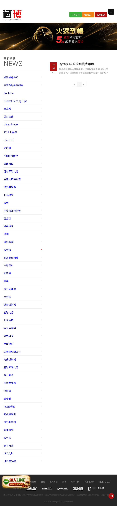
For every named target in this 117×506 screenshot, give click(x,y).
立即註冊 (75, 14)
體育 (43, 481)
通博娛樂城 (10, 304)
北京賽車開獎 (11, 257)
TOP (111, 496)
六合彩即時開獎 (12, 210)
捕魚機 (7, 390)
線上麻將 (8, 375)
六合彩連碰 (10, 289)
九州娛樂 (8, 430)
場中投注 (8, 226)
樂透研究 (8, 336)
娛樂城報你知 (11, 77)
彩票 (64, 481)
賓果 (6, 281)
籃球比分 (8, 312)
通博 (6, 234)
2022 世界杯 (10, 132)
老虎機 (7, 148)
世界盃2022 (10, 461)
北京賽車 (8, 320)
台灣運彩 (8, 343)
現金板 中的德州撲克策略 (76, 63)
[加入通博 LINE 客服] (16, 481)
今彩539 (8, 265)
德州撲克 (8, 163)
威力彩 (7, 438)
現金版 (7, 218)
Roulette (9, 93)
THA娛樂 (8, 195)
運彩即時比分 (11, 171)
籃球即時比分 (11, 367)
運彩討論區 (10, 187)
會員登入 (88, 14)
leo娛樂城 (9, 406)
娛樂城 (7, 273)
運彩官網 (8, 242)
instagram (104, 481)
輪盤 (6, 202)
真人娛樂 (54, 481)
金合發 (7, 398)
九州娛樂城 (10, 359)
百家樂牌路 (10, 383)
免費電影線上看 (12, 351)
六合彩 (7, 297)
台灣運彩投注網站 (13, 85)
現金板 (7, 249)
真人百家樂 (10, 328)
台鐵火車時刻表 (12, 179)
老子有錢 (8, 445)
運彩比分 (8, 116)
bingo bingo (11, 124)
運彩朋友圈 (10, 422)
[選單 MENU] (111, 12)
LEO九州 (8, 453)
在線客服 (101, 14)
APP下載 (75, 481)
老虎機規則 (10, 414)
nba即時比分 (11, 155)
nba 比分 (9, 140)
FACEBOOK (89, 481)
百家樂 (7, 108)
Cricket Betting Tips (15, 101)
